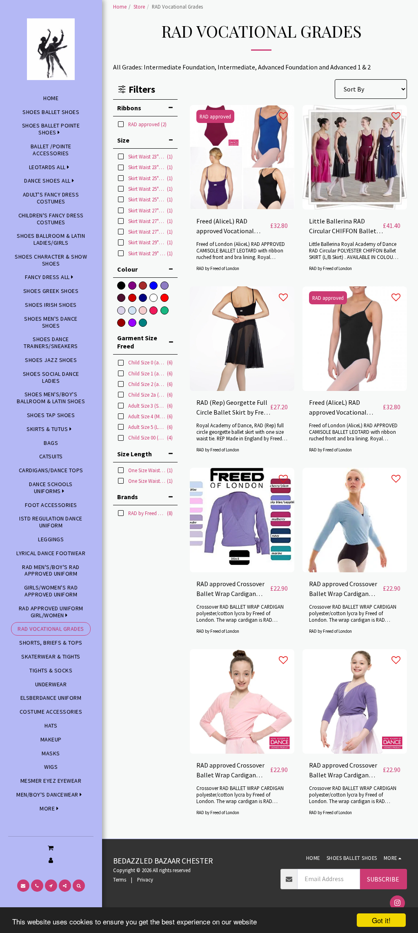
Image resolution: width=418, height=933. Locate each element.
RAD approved (215, 116)
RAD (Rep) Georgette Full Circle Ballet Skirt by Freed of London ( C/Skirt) (233, 407)
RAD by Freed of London (217, 268)
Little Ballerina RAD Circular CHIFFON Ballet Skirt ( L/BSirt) (342, 226)
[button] (51, 848)
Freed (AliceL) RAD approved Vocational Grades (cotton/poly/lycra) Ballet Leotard (233, 226)
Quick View (242, 190)
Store (139, 6)
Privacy (145, 879)
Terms (119, 879)
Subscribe (383, 879)
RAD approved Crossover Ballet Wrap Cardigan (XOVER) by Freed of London (230, 589)
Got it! (381, 920)
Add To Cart (244, 206)
